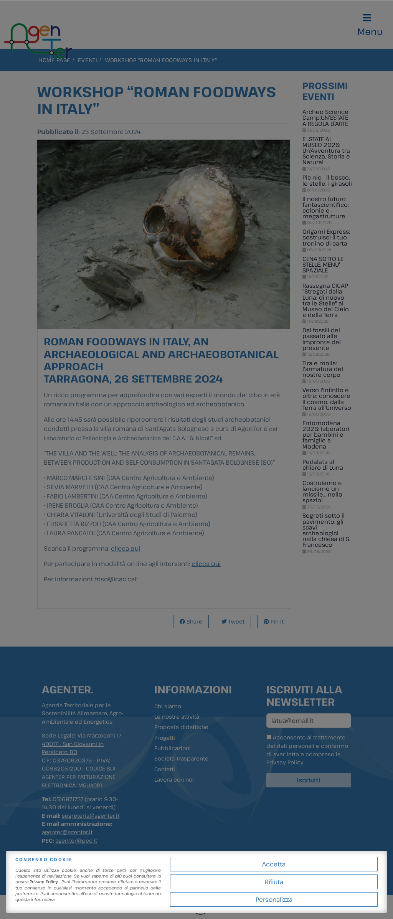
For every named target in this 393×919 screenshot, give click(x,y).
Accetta (274, 864)
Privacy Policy (44, 881)
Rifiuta (274, 882)
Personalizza (274, 899)
